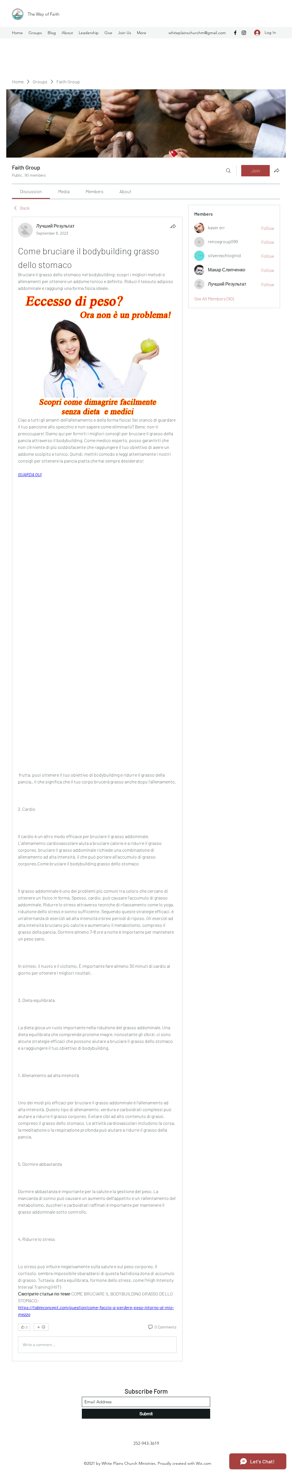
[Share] (173, 226)
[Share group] (276, 170)
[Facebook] (235, 33)
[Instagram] (244, 33)
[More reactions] (41, 1327)
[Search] (228, 170)
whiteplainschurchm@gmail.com (197, 32)
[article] (97, 789)
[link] (31, 191)
